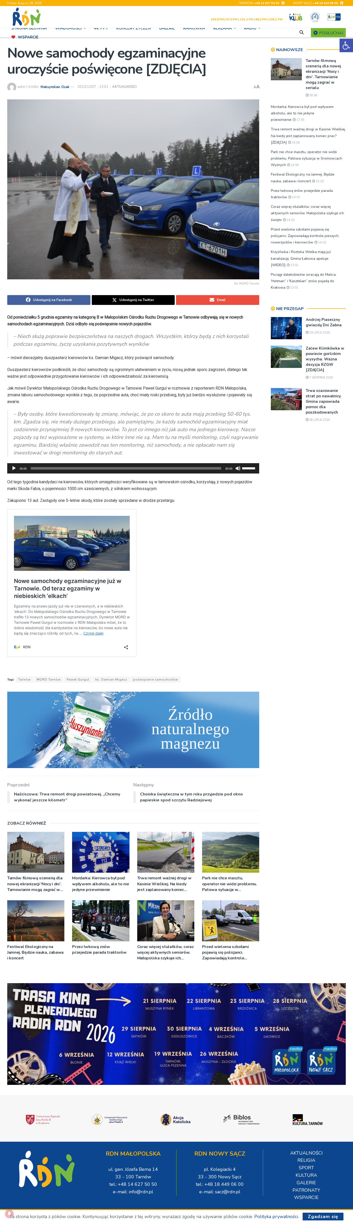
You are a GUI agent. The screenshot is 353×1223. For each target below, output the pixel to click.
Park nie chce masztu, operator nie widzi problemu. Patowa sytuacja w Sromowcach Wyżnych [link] (229, 884)
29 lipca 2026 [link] (319, 333)
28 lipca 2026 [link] (319, 420)
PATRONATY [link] (306, 1190)
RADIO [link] (250, 28)
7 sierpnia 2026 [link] (321, 378)
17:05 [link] (300, 120)
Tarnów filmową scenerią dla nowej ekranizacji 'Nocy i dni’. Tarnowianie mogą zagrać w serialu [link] (34, 884)
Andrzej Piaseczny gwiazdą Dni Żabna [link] (324, 322)
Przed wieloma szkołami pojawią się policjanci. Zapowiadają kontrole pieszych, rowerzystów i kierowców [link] (225, 952)
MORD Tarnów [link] (49, 679)
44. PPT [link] (101, 28)
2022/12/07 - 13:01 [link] (93, 86)
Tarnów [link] (24, 679)
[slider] (249, 467)
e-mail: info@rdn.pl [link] (133, 1192)
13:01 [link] (294, 265)
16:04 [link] (295, 143)
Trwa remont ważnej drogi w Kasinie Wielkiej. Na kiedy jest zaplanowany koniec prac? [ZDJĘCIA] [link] (164, 884)
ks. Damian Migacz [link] (111, 679)
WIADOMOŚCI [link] (68, 28)
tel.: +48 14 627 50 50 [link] (133, 1184)
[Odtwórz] (14, 468)
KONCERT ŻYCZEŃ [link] (133, 28)
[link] (346, 45)
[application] (133, 468)
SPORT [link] (306, 1168)
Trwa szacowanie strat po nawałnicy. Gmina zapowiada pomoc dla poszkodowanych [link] (324, 401)
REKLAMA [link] (222, 28)
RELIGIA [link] (306, 1160)
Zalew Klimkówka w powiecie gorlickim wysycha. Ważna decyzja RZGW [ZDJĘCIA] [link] (325, 359)
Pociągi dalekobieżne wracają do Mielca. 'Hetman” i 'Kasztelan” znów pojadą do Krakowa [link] (303, 281)
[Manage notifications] (9, 1214)
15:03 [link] (319, 181)
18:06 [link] (313, 95)
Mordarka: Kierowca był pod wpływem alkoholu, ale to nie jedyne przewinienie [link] (100, 884)
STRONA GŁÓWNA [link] (29, 28)
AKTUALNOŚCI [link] (124, 86)
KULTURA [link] (306, 1175)
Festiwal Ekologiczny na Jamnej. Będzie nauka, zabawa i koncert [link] (35, 952)
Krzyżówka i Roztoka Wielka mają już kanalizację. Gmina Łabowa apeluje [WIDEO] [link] (301, 258)
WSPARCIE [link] (28, 37)
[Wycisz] (238, 468)
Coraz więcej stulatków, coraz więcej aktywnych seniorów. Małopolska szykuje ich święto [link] (165, 952)
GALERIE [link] (167, 28)
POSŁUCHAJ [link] (330, 33)
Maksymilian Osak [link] (55, 86)
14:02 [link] (295, 197)
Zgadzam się (323, 1216)
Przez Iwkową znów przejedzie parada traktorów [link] (99, 949)
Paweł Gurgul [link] (78, 679)
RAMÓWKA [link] (194, 28)
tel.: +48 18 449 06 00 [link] (220, 1184)
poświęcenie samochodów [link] (155, 679)
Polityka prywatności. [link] (276, 1216)
